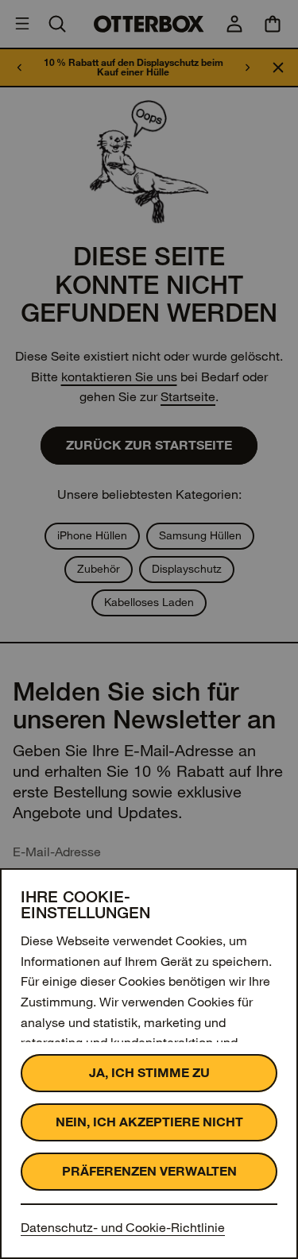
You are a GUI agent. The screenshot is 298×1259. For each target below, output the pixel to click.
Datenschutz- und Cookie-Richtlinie (123, 1227)
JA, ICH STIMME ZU (149, 1072)
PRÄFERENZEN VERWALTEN (149, 1171)
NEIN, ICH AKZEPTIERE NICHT (149, 1122)
